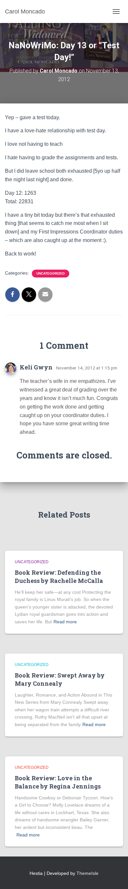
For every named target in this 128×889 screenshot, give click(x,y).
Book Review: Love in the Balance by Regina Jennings (58, 782)
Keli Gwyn (36, 367)
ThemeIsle (87, 873)
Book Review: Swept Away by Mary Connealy (60, 679)
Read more (65, 621)
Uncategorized (50, 273)
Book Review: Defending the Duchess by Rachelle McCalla (59, 576)
